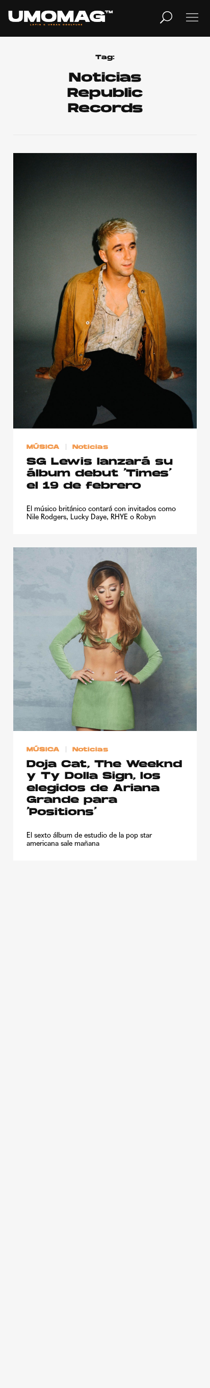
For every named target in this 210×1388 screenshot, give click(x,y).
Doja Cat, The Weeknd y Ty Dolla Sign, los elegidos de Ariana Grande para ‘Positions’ (104, 789)
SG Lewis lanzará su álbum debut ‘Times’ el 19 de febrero (100, 474)
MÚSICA (43, 447)
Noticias (90, 447)
